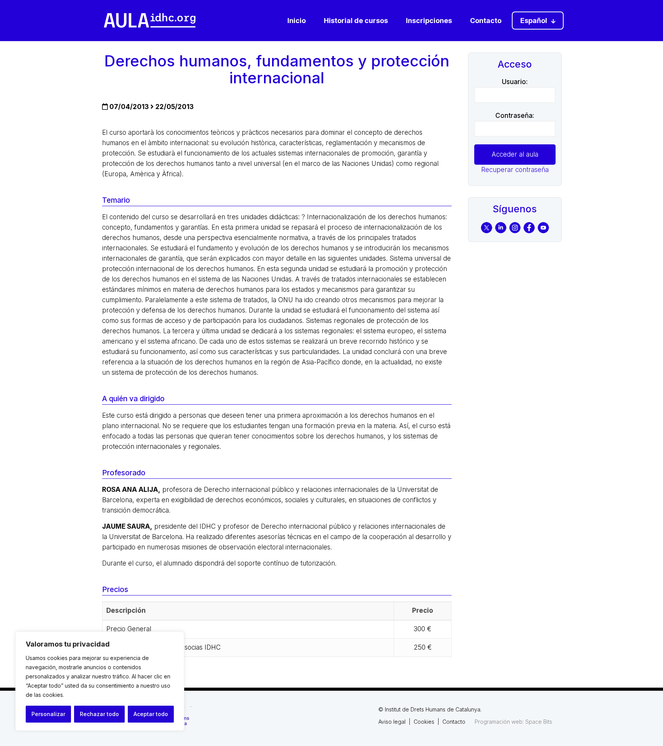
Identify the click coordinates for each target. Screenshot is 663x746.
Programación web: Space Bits (513, 721)
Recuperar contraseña (515, 170)
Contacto (453, 721)
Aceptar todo (151, 714)
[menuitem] (538, 20)
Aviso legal (392, 721)
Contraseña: (514, 115)
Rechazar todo (99, 714)
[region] (99, 681)
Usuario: (515, 82)
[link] (149, 20)
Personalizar (48, 714)
